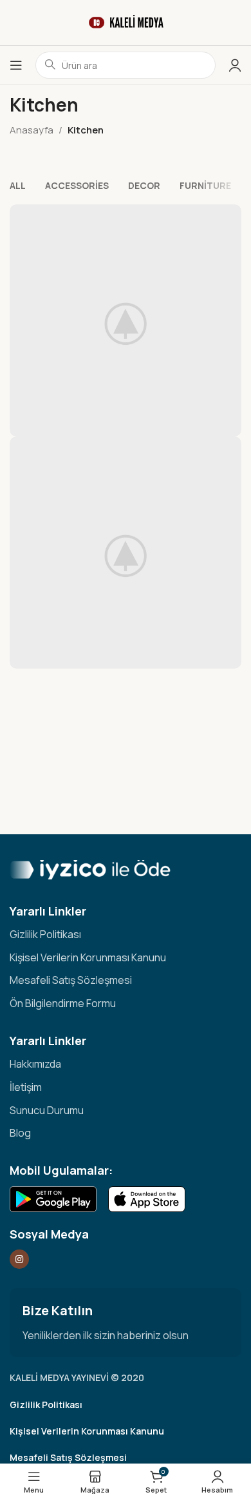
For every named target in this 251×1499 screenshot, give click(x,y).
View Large (230, 215)
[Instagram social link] (19, 1259)
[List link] (125, 934)
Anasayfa (31, 130)
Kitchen (86, 130)
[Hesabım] (235, 65)
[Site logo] (125, 21)
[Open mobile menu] (16, 65)
